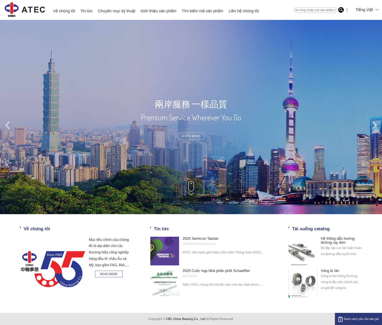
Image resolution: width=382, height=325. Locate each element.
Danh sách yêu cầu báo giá (361, 319)
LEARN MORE (191, 136)
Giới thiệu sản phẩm (158, 11)
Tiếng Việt (364, 10)
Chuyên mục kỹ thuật (116, 11)
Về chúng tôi (64, 11)
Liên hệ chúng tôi (244, 11)
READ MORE (109, 274)
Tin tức (86, 11)
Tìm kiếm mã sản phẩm (202, 11)
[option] (191, 117)
